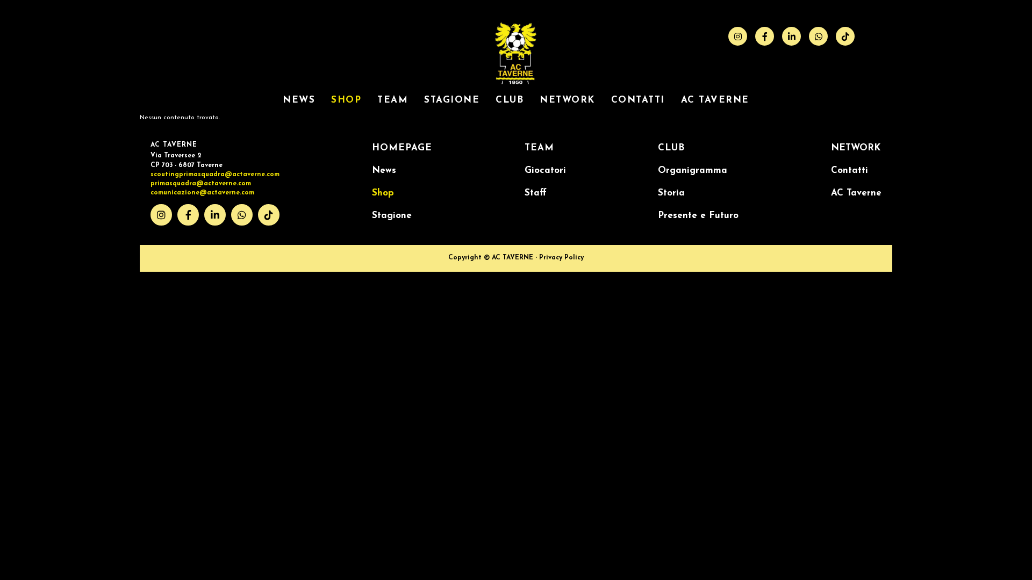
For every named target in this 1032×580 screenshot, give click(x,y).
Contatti (638, 100)
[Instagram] (737, 36)
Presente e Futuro (698, 215)
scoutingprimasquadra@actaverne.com (215, 174)
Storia (671, 193)
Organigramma (692, 170)
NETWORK (567, 100)
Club (510, 100)
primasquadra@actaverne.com (200, 183)
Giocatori (545, 170)
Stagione (451, 100)
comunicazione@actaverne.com (202, 193)
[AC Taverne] (516, 84)
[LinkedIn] (791, 36)
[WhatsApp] (818, 36)
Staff (536, 193)
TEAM (539, 148)
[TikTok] (845, 36)
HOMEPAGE (402, 148)
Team (392, 100)
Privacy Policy (561, 258)
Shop (346, 100)
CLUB (671, 148)
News (299, 100)
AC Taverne (715, 100)
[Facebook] (764, 36)
